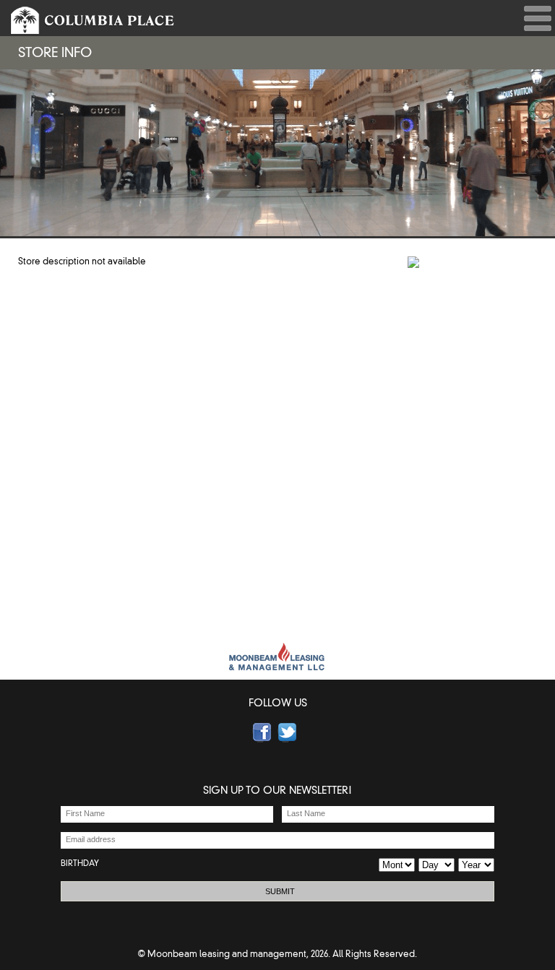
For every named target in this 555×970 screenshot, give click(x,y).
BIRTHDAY (80, 863)
